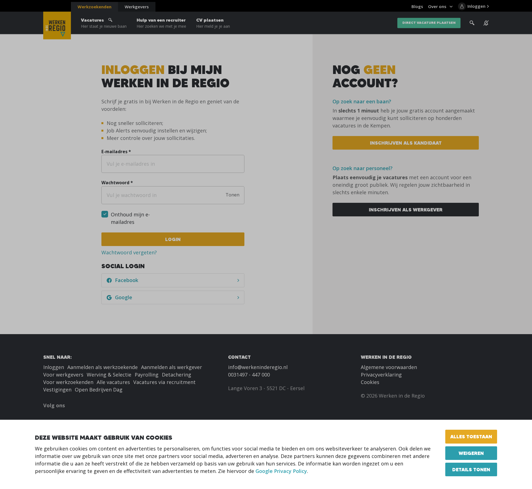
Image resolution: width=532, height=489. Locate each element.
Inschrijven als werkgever (406, 210)
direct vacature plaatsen (429, 23)
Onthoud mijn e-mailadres (130, 218)
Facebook (126, 280)
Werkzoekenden (94, 6)
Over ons (437, 6)
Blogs (417, 6)
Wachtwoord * (117, 183)
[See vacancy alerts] (486, 23)
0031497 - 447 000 (249, 374)
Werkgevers (137, 6)
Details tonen (471, 469)
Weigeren (471, 453)
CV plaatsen (213, 23)
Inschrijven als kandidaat (406, 143)
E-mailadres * (116, 152)
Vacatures (104, 23)
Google (123, 297)
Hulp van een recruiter (161, 23)
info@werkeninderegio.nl (258, 367)
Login (173, 239)
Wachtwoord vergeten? (129, 252)
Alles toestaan (471, 436)
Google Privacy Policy (281, 471)
